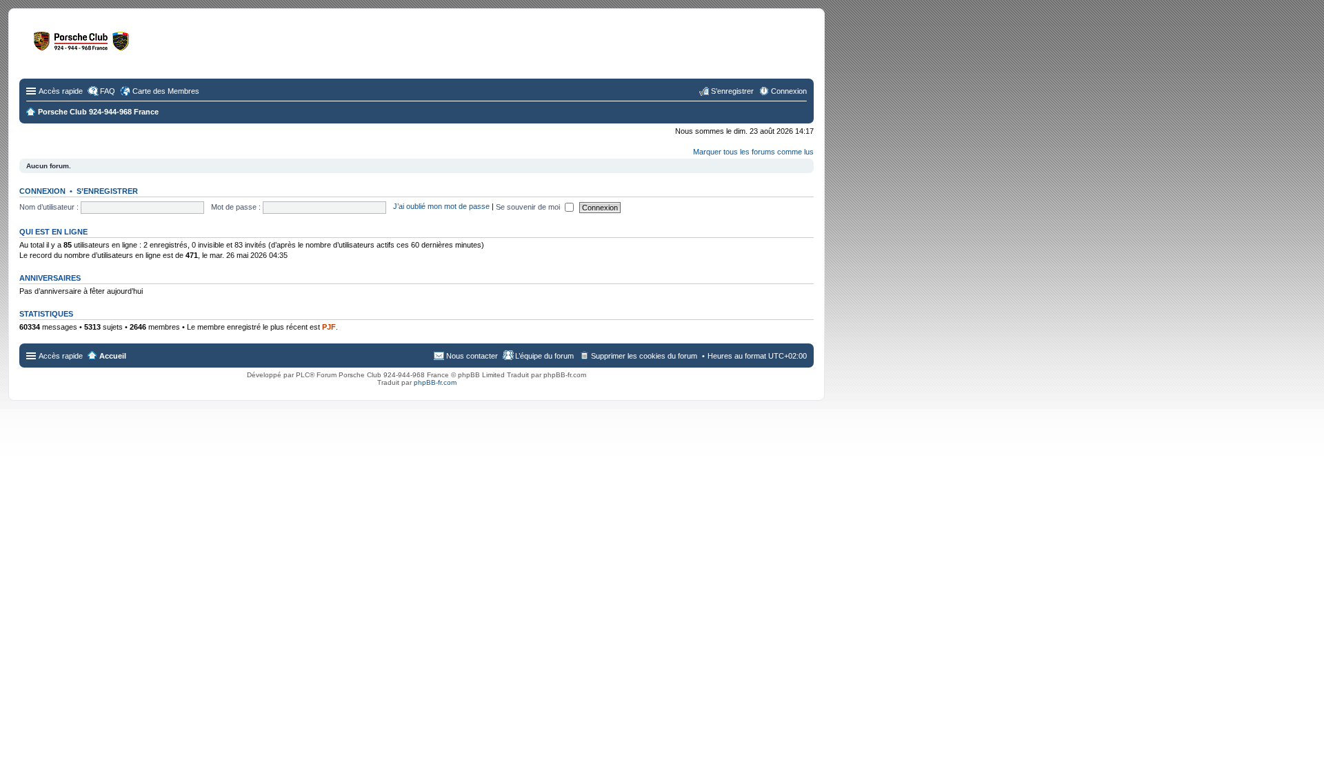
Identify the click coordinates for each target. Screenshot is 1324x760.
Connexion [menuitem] (789, 91)
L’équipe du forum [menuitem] (544, 356)
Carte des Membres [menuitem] (165, 91)
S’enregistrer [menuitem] (732, 91)
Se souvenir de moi (529, 207)
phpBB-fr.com (435, 382)
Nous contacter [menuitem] (472, 356)
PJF (329, 327)
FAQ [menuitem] (107, 91)
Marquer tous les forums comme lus (753, 152)
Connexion (42, 191)
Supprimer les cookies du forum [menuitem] (644, 356)
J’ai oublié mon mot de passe (441, 207)
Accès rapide (61, 91)
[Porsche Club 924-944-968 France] (134, 47)
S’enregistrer (107, 191)
